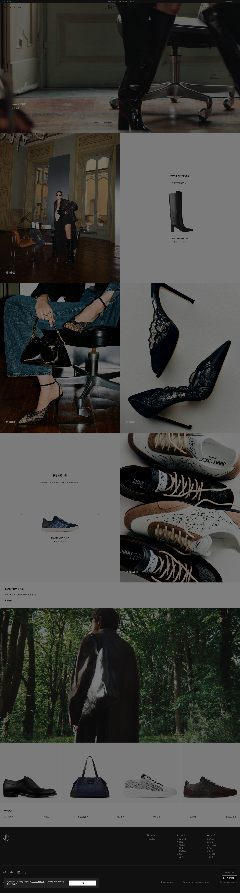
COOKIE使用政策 (38, 882)
